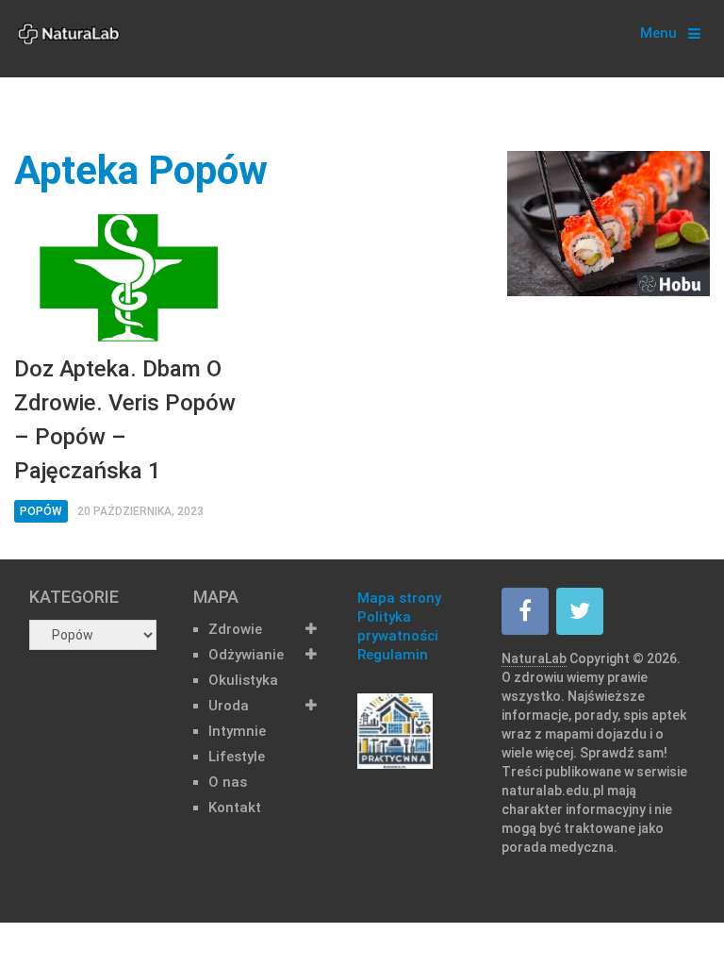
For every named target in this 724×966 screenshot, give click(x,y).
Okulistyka (243, 680)
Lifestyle (236, 756)
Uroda (228, 705)
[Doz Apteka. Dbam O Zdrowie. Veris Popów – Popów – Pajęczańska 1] (128, 278)
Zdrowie (235, 629)
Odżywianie (246, 654)
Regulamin (392, 654)
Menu (658, 33)
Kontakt (234, 807)
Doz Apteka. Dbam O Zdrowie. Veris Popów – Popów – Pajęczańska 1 (125, 420)
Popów (41, 511)
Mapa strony (399, 598)
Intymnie (237, 731)
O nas (227, 782)
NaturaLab (534, 658)
